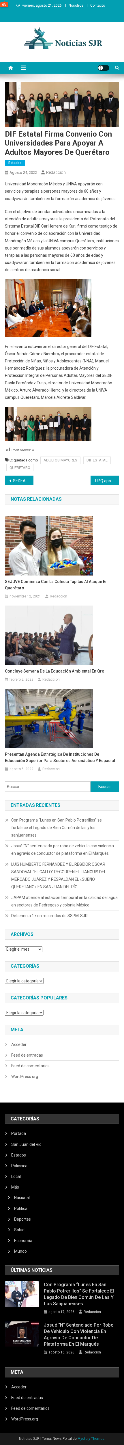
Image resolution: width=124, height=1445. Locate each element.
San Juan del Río (26, 1144)
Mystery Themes (91, 1439)
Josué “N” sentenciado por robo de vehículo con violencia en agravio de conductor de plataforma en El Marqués (62, 849)
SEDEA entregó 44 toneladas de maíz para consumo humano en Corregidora (23, 480)
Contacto (97, 5)
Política (20, 1208)
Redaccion (56, 172)
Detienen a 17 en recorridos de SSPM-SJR (49, 915)
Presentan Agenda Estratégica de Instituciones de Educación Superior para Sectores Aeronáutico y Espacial (60, 757)
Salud (19, 1230)
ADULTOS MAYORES (60, 460)
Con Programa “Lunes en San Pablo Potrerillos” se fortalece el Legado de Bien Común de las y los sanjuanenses (56, 827)
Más (15, 1187)
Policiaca (19, 1165)
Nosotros (76, 5)
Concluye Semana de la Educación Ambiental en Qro (54, 671)
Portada (18, 1133)
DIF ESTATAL (97, 460)
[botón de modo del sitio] (103, 68)
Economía (23, 1240)
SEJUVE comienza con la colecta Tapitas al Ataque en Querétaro (56, 584)
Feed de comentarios (30, 1066)
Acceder (19, 1044)
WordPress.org (24, 1076)
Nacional (22, 1197)
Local (16, 1176)
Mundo (20, 1251)
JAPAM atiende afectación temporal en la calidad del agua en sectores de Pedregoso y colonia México (64, 901)
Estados (15, 163)
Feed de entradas (27, 1055)
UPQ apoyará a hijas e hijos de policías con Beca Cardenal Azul (107, 480)
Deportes (22, 1219)
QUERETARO (20, 467)
